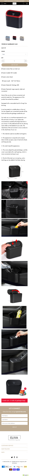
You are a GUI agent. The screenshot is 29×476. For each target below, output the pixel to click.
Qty (2, 57)
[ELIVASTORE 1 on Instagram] (17, 457)
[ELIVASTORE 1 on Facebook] (14, 457)
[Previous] (2, 38)
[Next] (26, 38)
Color (3, 51)
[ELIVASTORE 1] (14, 3)
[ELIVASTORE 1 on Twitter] (12, 457)
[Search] (24, 3)
